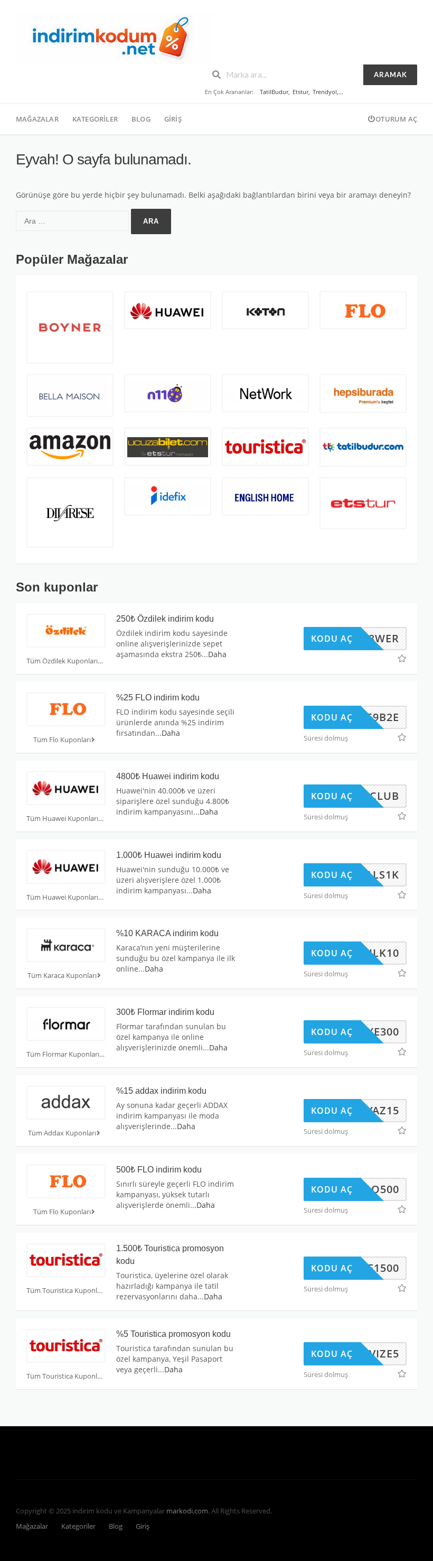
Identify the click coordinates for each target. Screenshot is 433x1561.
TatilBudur (274, 92)
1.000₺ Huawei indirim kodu (168, 855)
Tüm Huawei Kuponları (62, 818)
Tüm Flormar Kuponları (62, 1054)
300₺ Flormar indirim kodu (165, 1012)
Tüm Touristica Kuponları (65, 1290)
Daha (217, 654)
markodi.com (187, 1511)
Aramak (390, 74)
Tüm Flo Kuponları (62, 739)
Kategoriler (95, 119)
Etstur (300, 92)
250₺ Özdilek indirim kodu (165, 618)
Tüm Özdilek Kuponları (62, 661)
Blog (140, 119)
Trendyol (325, 92)
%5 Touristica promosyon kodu (173, 1333)
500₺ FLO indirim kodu (159, 1169)
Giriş (173, 119)
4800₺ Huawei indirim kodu (167, 776)
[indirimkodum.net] (115, 38)
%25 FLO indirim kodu (158, 697)
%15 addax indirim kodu (161, 1090)
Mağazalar (37, 119)
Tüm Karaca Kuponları (62, 975)
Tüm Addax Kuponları (62, 1133)
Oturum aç (396, 119)
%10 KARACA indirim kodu (167, 933)
